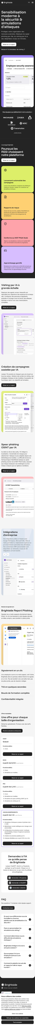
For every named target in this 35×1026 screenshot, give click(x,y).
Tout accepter (17, 1022)
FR (29, 2)
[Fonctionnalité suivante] (8, 554)
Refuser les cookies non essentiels (17, 1018)
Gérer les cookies (26, 1005)
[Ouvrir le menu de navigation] (32, 2)
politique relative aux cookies (12, 1009)
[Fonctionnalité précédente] (4, 554)
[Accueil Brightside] (6, 2)
